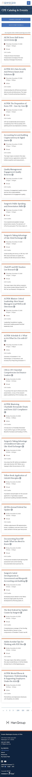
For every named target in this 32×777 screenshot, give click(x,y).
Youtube (5, 761)
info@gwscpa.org (6, 744)
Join (13, 766)
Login (8, 766)
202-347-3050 (5, 742)
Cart (3, 766)
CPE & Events (5, 750)
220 (18, 710)
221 (23, 710)
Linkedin (2, 761)
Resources (4, 754)
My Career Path (5, 756)
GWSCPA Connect (7, 764)
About (3, 752)
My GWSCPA (4, 748)
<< (3, 710)
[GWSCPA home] (9, 3)
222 (28, 710)
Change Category (15, 19)
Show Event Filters (15, 25)
